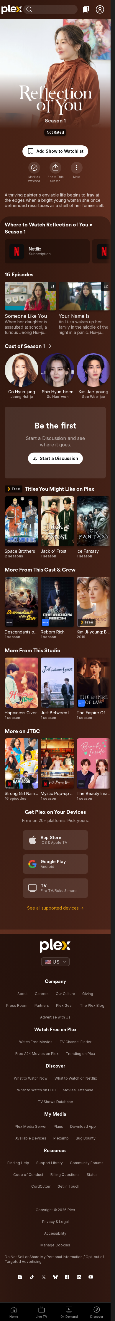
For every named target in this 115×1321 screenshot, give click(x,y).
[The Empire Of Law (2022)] (93, 689)
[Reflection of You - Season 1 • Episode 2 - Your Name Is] (84, 308)
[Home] (12, 9)
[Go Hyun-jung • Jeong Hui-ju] (21, 376)
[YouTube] (91, 1277)
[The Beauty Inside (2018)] (93, 769)
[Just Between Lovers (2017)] (57, 689)
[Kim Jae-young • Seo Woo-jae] (93, 376)
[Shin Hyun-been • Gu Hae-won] (57, 376)
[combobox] (56, 9)
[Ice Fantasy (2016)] (93, 527)
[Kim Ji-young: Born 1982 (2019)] (93, 608)
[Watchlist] (86, 9)
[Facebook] (67, 1277)
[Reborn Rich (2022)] (57, 608)
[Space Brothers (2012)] (21, 527)
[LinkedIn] (79, 1277)
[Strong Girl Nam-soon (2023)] (21, 769)
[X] (44, 1277)
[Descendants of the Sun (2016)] (21, 608)
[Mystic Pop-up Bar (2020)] (57, 769)
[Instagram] (20, 1277)
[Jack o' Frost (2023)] (57, 527)
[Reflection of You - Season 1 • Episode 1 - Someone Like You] (30, 308)
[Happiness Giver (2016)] (21, 689)
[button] (100, 9)
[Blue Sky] (55, 1277)
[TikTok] (32, 1277)
